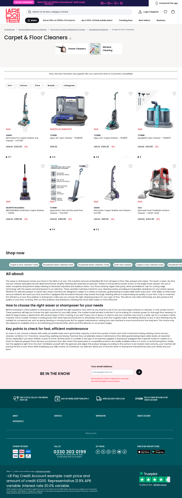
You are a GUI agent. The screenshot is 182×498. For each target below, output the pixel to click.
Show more (91, 433)
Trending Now (125, 20)
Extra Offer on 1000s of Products (59, 20)
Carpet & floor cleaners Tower (24, 264)
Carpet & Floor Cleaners (123, 29)
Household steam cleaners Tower (93, 264)
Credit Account (144, 416)
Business (161, 20)
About (15, 416)
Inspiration (101, 416)
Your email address (101, 366)
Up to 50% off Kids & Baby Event (96, 20)
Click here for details (43, 471)
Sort (10, 85)
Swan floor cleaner (123, 264)
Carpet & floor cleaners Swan (150, 264)
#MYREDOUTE (18, 421)
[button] (173, 12)
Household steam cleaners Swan (58, 264)
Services (58, 416)
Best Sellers (144, 20)
